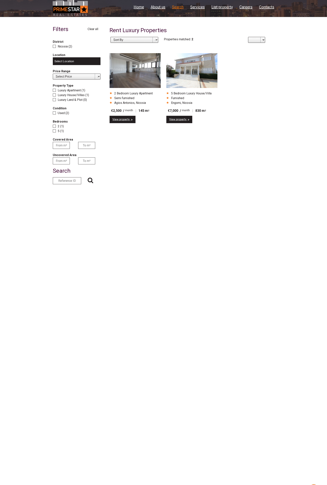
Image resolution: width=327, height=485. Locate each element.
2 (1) (61, 126)
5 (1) (61, 131)
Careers (245, 7)
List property (222, 7)
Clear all (93, 29)
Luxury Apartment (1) (71, 90)
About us (158, 7)
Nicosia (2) (65, 46)
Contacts (266, 7)
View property (121, 119)
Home (139, 7)
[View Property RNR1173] (135, 70)
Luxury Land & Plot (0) (72, 100)
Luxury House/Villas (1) (73, 95)
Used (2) (63, 113)
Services (197, 7)
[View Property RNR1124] (191, 70)
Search (178, 7)
